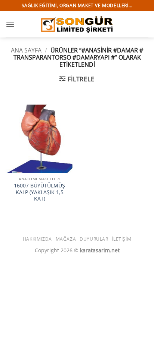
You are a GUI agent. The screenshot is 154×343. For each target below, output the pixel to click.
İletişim (121, 239)
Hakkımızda (37, 239)
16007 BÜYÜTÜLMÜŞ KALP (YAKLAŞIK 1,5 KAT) (39, 192)
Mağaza (66, 239)
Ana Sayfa (26, 50)
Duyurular (94, 239)
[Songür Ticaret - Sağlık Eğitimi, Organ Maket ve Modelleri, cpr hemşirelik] (77, 24)
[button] (10, 24)
